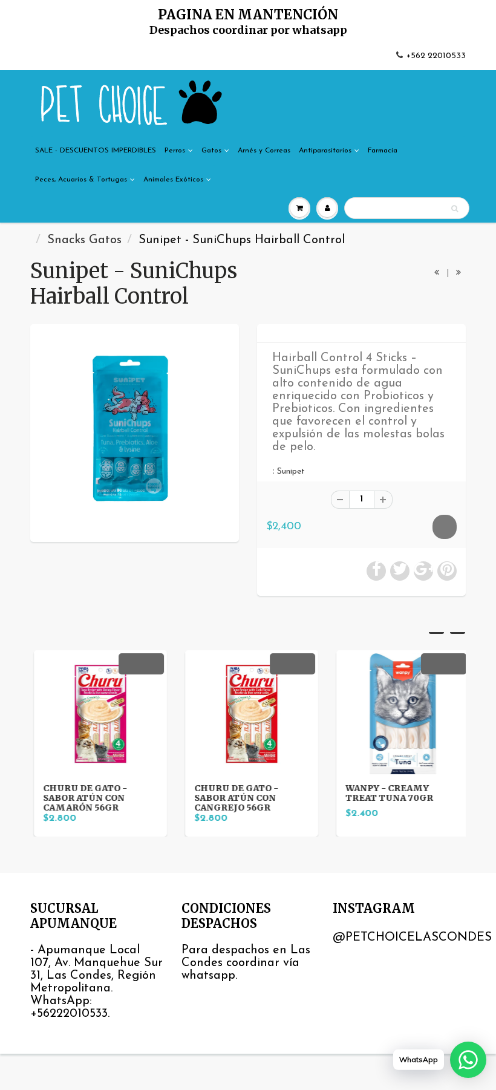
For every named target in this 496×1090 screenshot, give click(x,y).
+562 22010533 (436, 55)
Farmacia (382, 150)
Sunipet (291, 471)
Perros (175, 150)
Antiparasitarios (325, 150)
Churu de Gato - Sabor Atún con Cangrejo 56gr (233, 798)
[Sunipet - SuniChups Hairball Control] (134, 431)
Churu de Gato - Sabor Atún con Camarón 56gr (81, 798)
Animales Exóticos (173, 179)
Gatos (211, 150)
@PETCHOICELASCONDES (412, 938)
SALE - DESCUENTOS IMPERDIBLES (95, 150)
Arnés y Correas (264, 150)
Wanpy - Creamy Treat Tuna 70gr (385, 793)
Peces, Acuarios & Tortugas (81, 179)
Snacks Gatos (84, 240)
